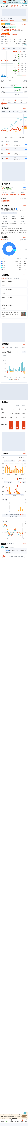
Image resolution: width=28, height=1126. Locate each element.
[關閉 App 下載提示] (1, 2)
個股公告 (9, 278)
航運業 (7, 24)
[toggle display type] (25, 457)
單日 (20, 352)
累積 (24, 352)
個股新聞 (3, 278)
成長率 (20, 457)
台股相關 (16, 278)
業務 (6, 239)
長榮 (11, 18)
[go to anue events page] (20, 6)
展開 (25, 45)
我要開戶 (13, 24)
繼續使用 (24, 1116)
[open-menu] (1, 6)
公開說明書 (4, 213)
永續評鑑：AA (12, 27)
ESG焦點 (24, 20)
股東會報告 (13, 213)
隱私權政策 (14, 1118)
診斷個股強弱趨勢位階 (8, 20)
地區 (2, 239)
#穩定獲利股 (5, 201)
